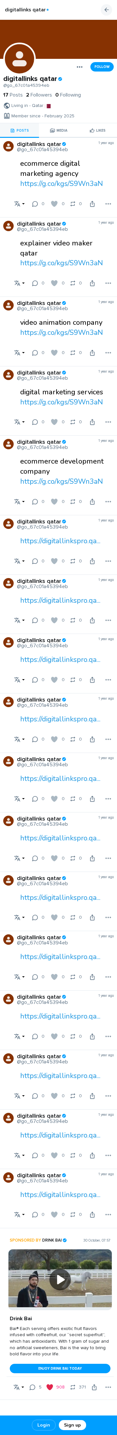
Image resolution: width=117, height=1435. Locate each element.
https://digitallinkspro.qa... (60, 541)
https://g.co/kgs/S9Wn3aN (61, 184)
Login (43, 1425)
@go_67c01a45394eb (26, 85)
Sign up (72, 1425)
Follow (102, 67)
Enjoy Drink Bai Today (60, 1368)
